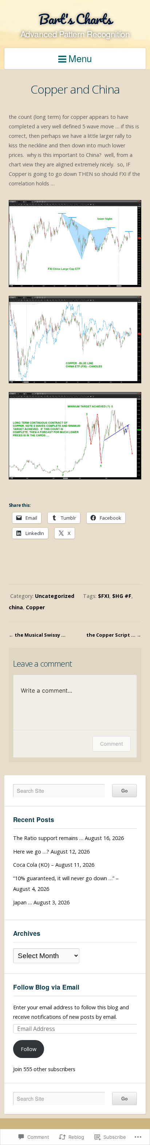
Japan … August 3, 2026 (41, 902)
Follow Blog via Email (46, 987)
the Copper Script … (110, 635)
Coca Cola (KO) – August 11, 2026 (53, 864)
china (16, 607)
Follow (28, 1049)
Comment (111, 744)
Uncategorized (54, 595)
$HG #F (121, 595)
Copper (35, 607)
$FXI (103, 595)
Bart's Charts (75, 19)
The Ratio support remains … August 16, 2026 (68, 838)
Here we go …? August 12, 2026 (51, 851)
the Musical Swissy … (40, 635)
